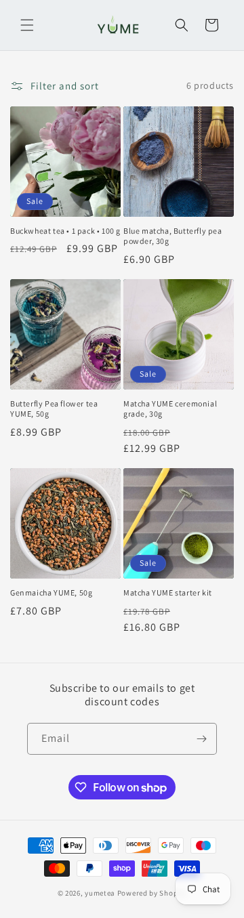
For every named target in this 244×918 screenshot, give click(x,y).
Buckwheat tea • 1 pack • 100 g (65, 231)
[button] (27, 25)
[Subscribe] (201, 739)
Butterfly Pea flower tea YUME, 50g (54, 408)
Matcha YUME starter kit (167, 592)
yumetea (100, 893)
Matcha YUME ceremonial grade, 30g (170, 408)
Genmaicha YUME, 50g (51, 592)
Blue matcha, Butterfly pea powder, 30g (172, 236)
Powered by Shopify (152, 893)
